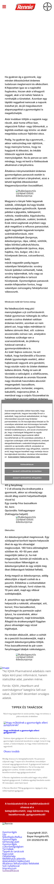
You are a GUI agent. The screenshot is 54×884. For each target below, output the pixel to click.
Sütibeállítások (27, 464)
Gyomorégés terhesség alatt (10, 840)
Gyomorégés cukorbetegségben (13, 845)
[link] (27, 737)
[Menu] (4, 6)
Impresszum (9, 868)
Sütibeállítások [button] (10, 870)
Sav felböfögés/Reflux (12, 836)
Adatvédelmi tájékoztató (16, 861)
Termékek (8, 849)
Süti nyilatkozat (11, 866)
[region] (27, 442)
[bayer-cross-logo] (47, 6)
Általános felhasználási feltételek (20, 863)
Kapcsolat (8, 853)
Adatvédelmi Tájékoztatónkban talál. (24, 457)
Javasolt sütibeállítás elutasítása (27, 471)
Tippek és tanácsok (13, 851)
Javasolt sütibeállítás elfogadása (27, 478)
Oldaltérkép (9, 856)
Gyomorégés (9, 832)
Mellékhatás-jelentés (14, 858)
